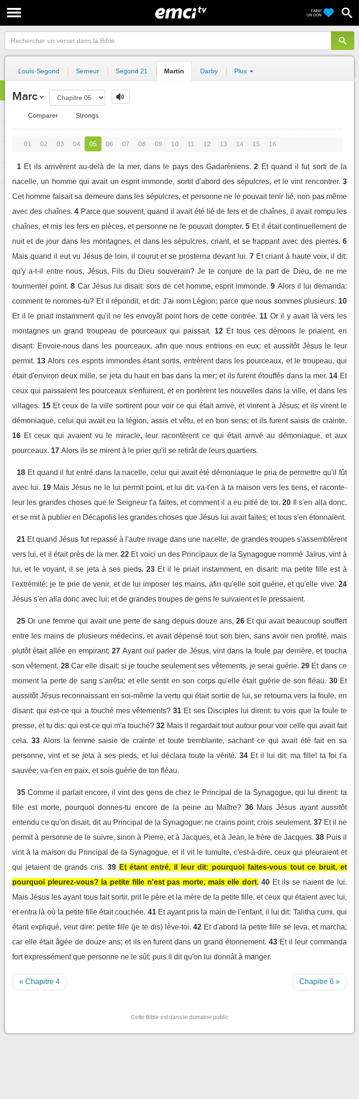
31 (177, 711)
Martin (174, 71)
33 (35, 740)
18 (21, 472)
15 (256, 144)
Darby (209, 71)
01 (27, 144)
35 (21, 792)
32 (160, 726)
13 (223, 144)
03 (60, 144)
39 (112, 867)
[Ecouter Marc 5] (120, 97)
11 (190, 144)
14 (240, 144)
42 (197, 927)
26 (240, 621)
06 (109, 144)
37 (318, 822)
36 (249, 807)
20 (286, 502)
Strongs (86, 115)
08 (142, 144)
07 (125, 144)
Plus (241, 71)
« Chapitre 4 (39, 982)
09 (158, 144)
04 (76, 144)
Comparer (42, 115)
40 (265, 882)
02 (44, 144)
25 (21, 621)
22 (125, 554)
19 (47, 487)
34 (243, 755)
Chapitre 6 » (319, 982)
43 (273, 942)
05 (93, 144)
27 (116, 651)
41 (152, 912)
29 (305, 666)
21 (21, 539)
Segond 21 (131, 71)
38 (320, 837)
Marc (24, 96)
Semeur (87, 71)
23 (150, 569)
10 (175, 144)
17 (55, 450)
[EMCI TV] (181, 11)
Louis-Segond (38, 71)
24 (342, 584)
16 (272, 144)
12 (207, 144)
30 (333, 681)
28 (65, 666)
